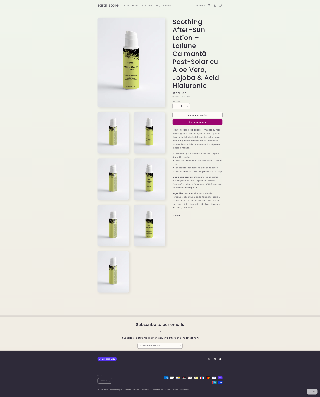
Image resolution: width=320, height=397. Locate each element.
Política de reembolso (180, 390)
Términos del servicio (161, 390)
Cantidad (176, 101)
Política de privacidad (141, 390)
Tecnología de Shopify (122, 390)
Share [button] (177, 215)
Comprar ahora (197, 122)
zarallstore (108, 390)
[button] (137, 5)
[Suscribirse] (179, 346)
